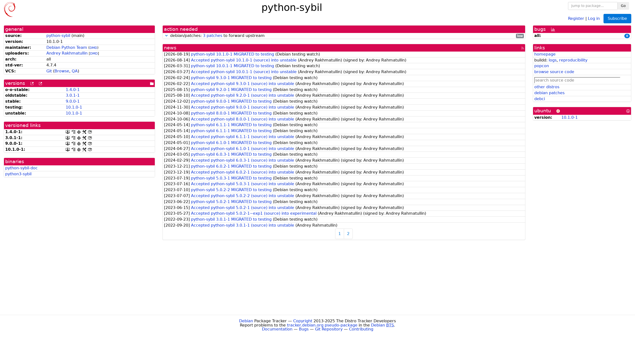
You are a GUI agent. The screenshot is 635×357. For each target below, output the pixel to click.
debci (539, 98)
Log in (594, 18)
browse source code (554, 71)
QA (75, 71)
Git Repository (329, 329)
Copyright (302, 321)
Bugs (304, 329)
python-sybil (58, 35)
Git (49, 71)
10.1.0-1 (74, 107)
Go (623, 6)
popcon (541, 65)
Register (576, 18)
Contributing (361, 329)
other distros (546, 87)
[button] (166, 35)
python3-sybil (18, 174)
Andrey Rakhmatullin (67, 53)
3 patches (212, 35)
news (170, 48)
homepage (545, 54)
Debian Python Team (66, 47)
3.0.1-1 (73, 95)
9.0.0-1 (73, 101)
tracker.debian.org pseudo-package (322, 325)
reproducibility (573, 60)
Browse (62, 71)
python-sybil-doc (21, 168)
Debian (246, 321)
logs (553, 60)
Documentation (277, 329)
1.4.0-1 (73, 89)
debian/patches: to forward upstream (346, 36)
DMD (93, 48)
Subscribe (617, 18)
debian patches (549, 92)
